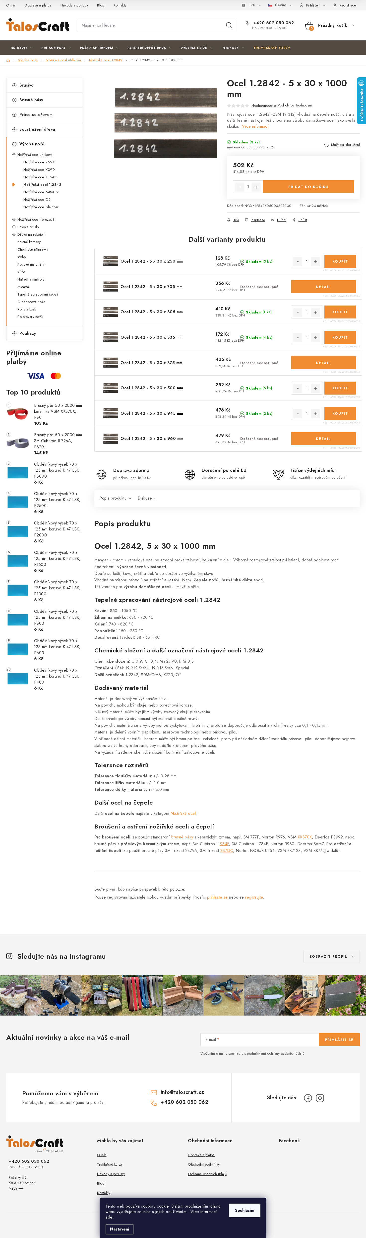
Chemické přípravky (32, 249)
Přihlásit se (339, 1039)
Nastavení (119, 1229)
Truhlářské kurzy (109, 1164)
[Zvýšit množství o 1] (256, 187)
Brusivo (26, 85)
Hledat (229, 25)
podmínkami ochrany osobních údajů (276, 1053)
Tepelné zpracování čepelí (37, 294)
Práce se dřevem (36, 114)
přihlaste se (217, 897)
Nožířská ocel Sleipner (41, 207)
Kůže (21, 271)
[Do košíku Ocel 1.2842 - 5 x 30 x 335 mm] (340, 337)
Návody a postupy (74, 5)
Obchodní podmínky (204, 1164)
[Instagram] (320, 1098)
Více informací (255, 126)
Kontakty (120, 5)
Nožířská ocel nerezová (35, 219)
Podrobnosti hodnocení (295, 105)
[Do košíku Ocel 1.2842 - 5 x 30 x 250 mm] (340, 261)
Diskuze (145, 498)
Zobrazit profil (328, 956)
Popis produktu (112, 498)
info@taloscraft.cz (182, 1092)
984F (224, 844)
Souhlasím (244, 1210)
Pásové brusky (28, 226)
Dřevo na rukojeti (31, 234)
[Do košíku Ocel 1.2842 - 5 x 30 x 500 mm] (340, 388)
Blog (100, 5)
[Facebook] (308, 1098)
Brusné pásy (31, 100)
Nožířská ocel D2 (37, 199)
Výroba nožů (32, 144)
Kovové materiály (30, 264)
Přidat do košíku (308, 186)
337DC (226, 850)
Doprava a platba (38, 5)
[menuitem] (21, 47)
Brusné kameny (29, 241)
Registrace (348, 5)
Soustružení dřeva (37, 129)
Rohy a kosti (26, 309)
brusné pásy (182, 837)
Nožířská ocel (183, 813)
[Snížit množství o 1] (239, 187)
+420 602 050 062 (273, 22)
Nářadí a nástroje (31, 279)
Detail (323, 286)
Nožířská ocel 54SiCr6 (41, 192)
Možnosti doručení (345, 144)
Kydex (22, 256)
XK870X (305, 837)
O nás (11, 5)
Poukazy (27, 333)
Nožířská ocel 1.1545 (39, 177)
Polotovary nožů (30, 316)
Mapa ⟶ (16, 1188)
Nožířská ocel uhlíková (35, 154)
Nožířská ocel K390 (39, 169)
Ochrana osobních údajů (207, 1173)
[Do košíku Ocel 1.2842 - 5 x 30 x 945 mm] (340, 413)
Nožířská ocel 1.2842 (42, 184)
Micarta (23, 286)
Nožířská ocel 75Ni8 (39, 162)
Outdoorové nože (31, 301)
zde (109, 1217)
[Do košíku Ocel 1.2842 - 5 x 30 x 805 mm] (340, 312)
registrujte (254, 897)
